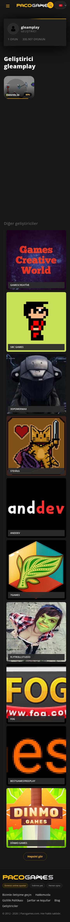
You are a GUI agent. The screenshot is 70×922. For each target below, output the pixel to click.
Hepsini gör (35, 856)
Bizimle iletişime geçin (17, 895)
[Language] (63, 5)
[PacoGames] (28, 878)
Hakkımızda (42, 895)
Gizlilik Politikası (12, 900)
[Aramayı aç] (50, 5)
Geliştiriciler (10, 906)
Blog (57, 900)
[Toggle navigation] (8, 6)
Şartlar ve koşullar (39, 900)
